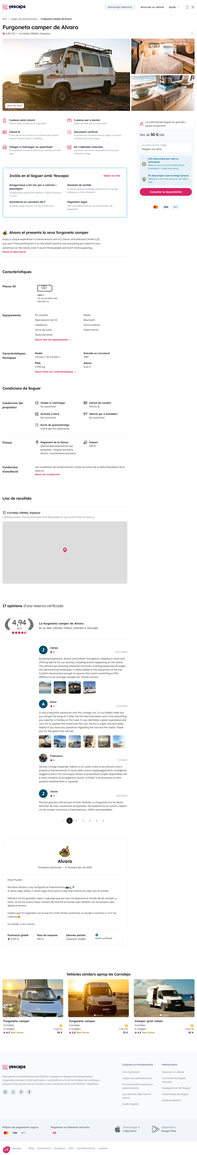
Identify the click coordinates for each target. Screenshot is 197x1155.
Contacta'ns (44, 1148)
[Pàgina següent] (103, 821)
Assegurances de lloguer (176, 1087)
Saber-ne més (112, 175)
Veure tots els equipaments (52, 339)
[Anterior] (6, 998)
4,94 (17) (10, 33)
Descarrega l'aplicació (120, 7)
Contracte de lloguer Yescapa (174, 1080)
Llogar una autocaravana (137, 1078)
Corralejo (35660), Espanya (34, 33)
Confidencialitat (86, 1148)
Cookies (103, 1148)
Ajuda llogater (130, 1103)
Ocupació (59, 1148)
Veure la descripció (14, 251)
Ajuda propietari (171, 1100)
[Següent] (59, 998)
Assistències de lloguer (175, 1094)
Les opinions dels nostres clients (136, 1096)
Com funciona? (131, 1071)
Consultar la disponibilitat (166, 191)
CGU (71, 1148)
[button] (6, 1149)
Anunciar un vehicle (152, 7)
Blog (31, 1148)
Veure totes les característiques (54, 371)
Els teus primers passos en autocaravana (137, 1086)
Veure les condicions (47, 474)
